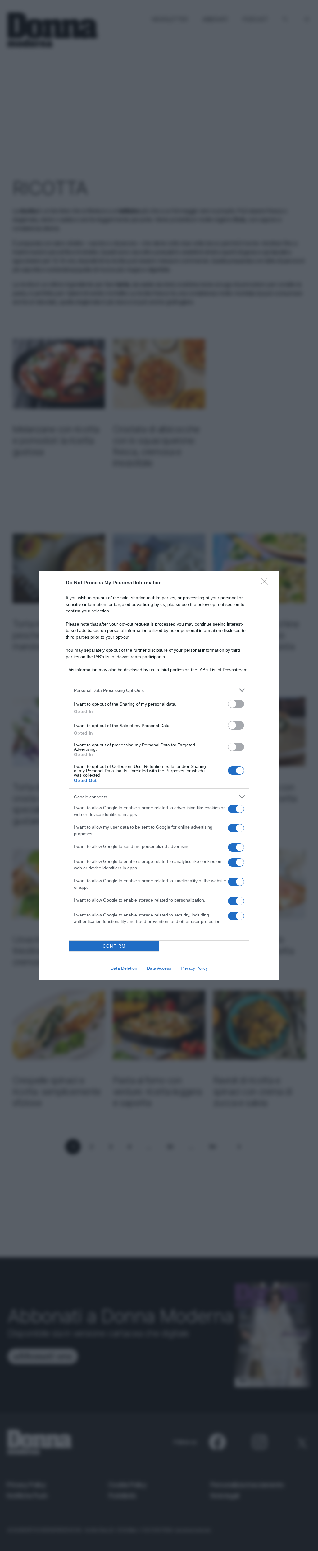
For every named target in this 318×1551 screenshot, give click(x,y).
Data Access (159, 968)
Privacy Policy (194, 968)
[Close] (266, 583)
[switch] (236, 704)
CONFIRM (114, 946)
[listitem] (159, 690)
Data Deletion (124, 968)
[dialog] (159, 775)
